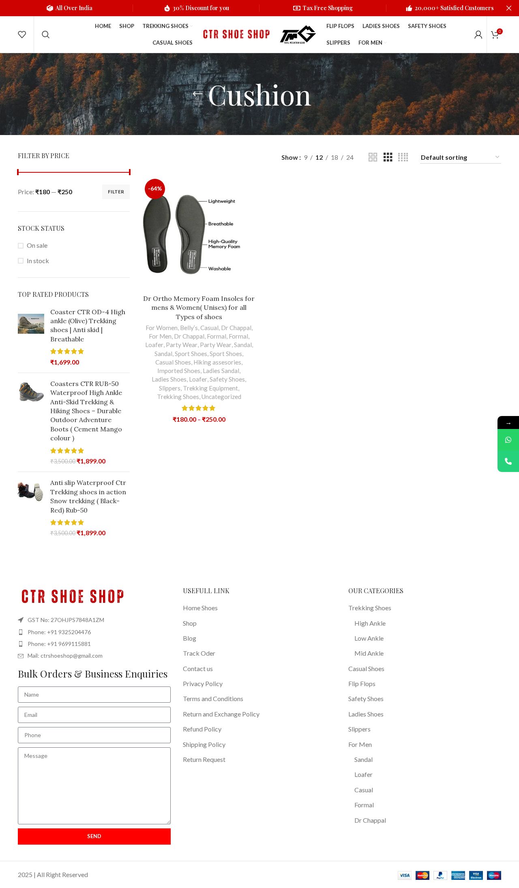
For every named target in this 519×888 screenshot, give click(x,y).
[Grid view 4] (403, 157)
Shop (190, 623)
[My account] (478, 34)
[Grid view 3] (388, 157)
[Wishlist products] (22, 34)
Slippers (169, 388)
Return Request (204, 759)
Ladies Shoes (169, 379)
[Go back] (197, 94)
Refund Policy (202, 729)
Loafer (154, 344)
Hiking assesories (217, 362)
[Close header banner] (509, 8)
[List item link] (94, 632)
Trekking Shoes (178, 396)
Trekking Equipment (210, 388)
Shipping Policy (204, 744)
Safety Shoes (227, 379)
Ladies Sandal (221, 370)
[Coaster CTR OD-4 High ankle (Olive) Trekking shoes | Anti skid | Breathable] (31, 337)
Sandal (243, 344)
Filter (116, 192)
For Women (162, 327)
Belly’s (189, 327)
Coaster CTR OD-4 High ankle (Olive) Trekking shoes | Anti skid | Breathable (87, 325)
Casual (209, 327)
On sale (37, 245)
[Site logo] (235, 33)
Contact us (198, 668)
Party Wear (181, 344)
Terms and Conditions (213, 698)
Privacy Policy (203, 683)
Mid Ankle (369, 653)
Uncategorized (221, 396)
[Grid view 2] (373, 157)
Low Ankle (369, 638)
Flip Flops (361, 683)
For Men (160, 336)
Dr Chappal (236, 327)
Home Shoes (200, 607)
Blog (189, 638)
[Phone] (508, 461)
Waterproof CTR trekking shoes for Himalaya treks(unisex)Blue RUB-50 (451, 850)
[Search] (46, 34)
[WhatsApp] (508, 439)
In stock (38, 260)
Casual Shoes (173, 362)
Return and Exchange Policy (221, 714)
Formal (216, 336)
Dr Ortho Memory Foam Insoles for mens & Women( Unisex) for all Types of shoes (199, 307)
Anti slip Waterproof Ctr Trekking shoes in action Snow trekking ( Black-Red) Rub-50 (88, 496)
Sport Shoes (191, 353)
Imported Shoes (178, 370)
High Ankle (370, 623)
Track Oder (199, 653)
